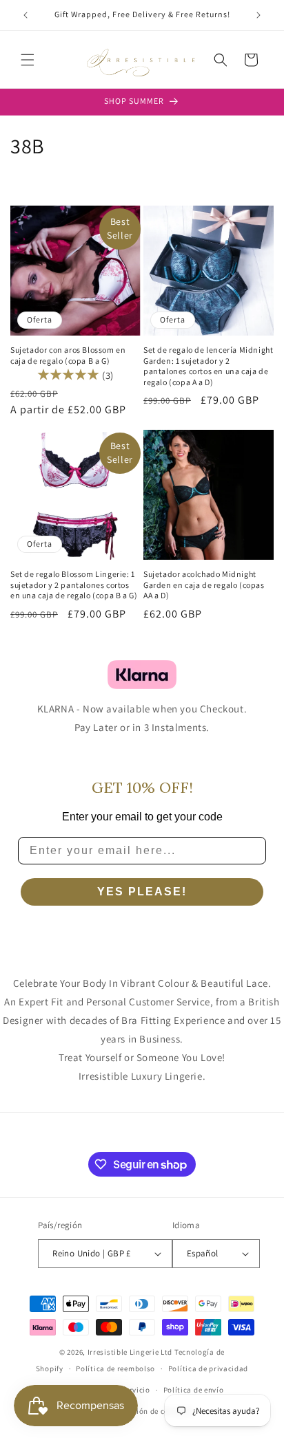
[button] (27, 60)
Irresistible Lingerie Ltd (130, 1352)
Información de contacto (148, 1411)
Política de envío (193, 1390)
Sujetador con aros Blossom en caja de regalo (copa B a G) (67, 355)
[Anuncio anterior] (25, 15)
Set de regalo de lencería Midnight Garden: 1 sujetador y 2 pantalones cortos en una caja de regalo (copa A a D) (208, 366)
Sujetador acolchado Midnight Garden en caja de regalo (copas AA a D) (204, 584)
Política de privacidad (208, 1368)
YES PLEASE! (142, 891)
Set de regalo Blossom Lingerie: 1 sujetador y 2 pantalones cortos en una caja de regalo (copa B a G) (73, 584)
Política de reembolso (115, 1368)
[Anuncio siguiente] (258, 15)
